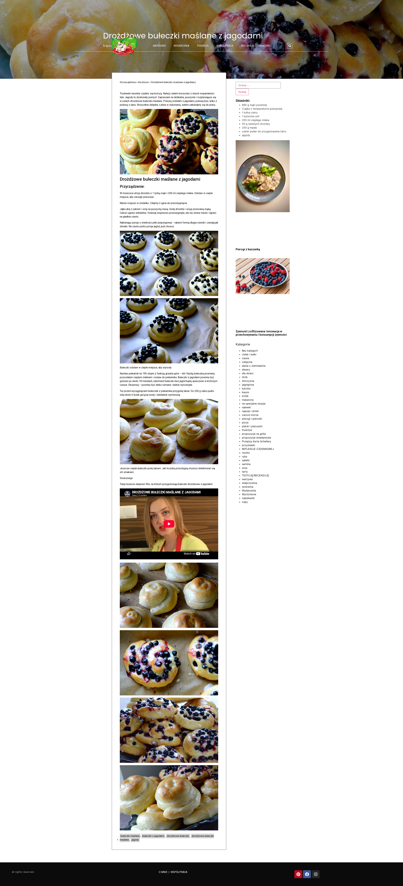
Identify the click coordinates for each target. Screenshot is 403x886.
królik (245, 396)
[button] (289, 46)
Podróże (203, 45)
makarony (248, 399)
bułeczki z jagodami (153, 835)
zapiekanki (248, 498)
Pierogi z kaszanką (248, 249)
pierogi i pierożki (252, 418)
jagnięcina (248, 384)
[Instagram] (316, 874)
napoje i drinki (250, 411)
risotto (246, 452)
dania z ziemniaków (254, 365)
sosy (244, 467)
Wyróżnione (249, 494)
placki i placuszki (252, 426)
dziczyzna (248, 380)
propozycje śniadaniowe (256, 437)
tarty (245, 471)
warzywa (247, 479)
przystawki (248, 445)
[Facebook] (307, 874)
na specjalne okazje (253, 403)
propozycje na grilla (254, 433)
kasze (245, 392)
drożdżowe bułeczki (178, 835)
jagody (135, 839)
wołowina (247, 486)
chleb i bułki (249, 354)
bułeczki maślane (130, 835)
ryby (244, 456)
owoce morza (250, 414)
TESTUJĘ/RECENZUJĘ (255, 475)
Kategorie (159, 45)
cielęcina (247, 362)
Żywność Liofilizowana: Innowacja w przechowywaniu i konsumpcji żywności (261, 333)
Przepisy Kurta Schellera (256, 441)
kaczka (246, 388)
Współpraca (224, 45)
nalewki (246, 407)
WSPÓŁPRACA (179, 872)
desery (246, 369)
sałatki (246, 460)
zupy (245, 501)
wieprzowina (249, 483)
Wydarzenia (181, 45)
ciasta (245, 358)
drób (245, 377)
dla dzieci (247, 373)
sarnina (246, 464)
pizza (245, 422)
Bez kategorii (250, 350)
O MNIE (163, 872)
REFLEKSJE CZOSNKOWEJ (256, 45)
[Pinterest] (298, 874)
